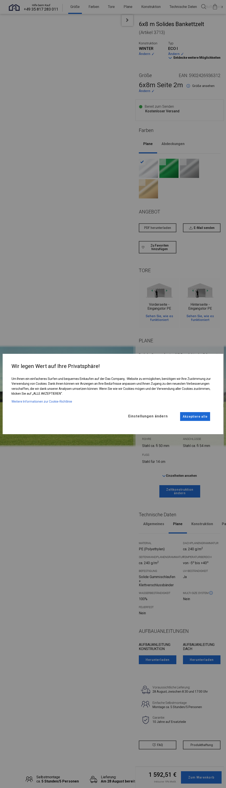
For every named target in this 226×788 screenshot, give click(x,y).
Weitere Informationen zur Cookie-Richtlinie (41, 401)
